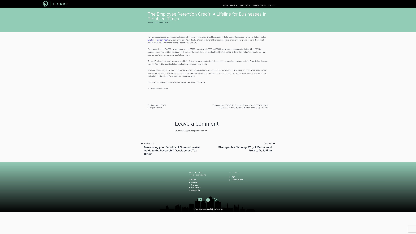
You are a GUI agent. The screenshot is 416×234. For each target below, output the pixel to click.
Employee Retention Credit (158, 40)
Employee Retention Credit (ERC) (247, 105)
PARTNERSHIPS (259, 5)
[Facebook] (208, 200)
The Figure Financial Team (158, 89)
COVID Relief (229, 105)
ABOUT (233, 5)
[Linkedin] (200, 200)
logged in (188, 131)
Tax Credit (264, 105)
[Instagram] (216, 200)
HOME (225, 5)
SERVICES (244, 5)
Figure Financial (156, 108)
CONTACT (272, 5)
